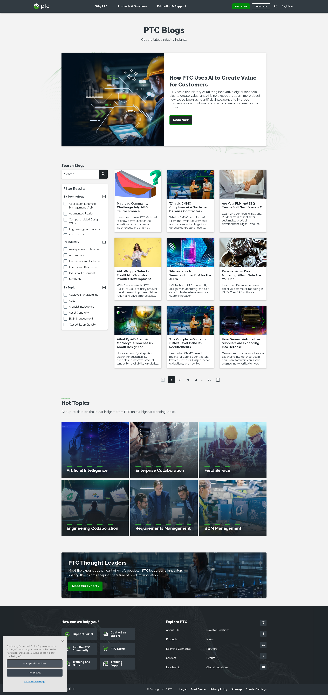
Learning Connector (178, 648)
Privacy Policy (218, 689)
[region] (35, 664)
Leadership (173, 667)
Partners (211, 648)
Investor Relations (217, 630)
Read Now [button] (181, 120)
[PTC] (68, 689)
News (210, 639)
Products (172, 639)
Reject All (35, 672)
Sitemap (236, 689)
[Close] (62, 641)
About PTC (173, 630)
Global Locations (217, 667)
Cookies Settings (256, 689)
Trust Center (198, 689)
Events (210, 658)
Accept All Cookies (34, 663)
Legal (183, 689)
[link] (85, 586)
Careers (171, 658)
